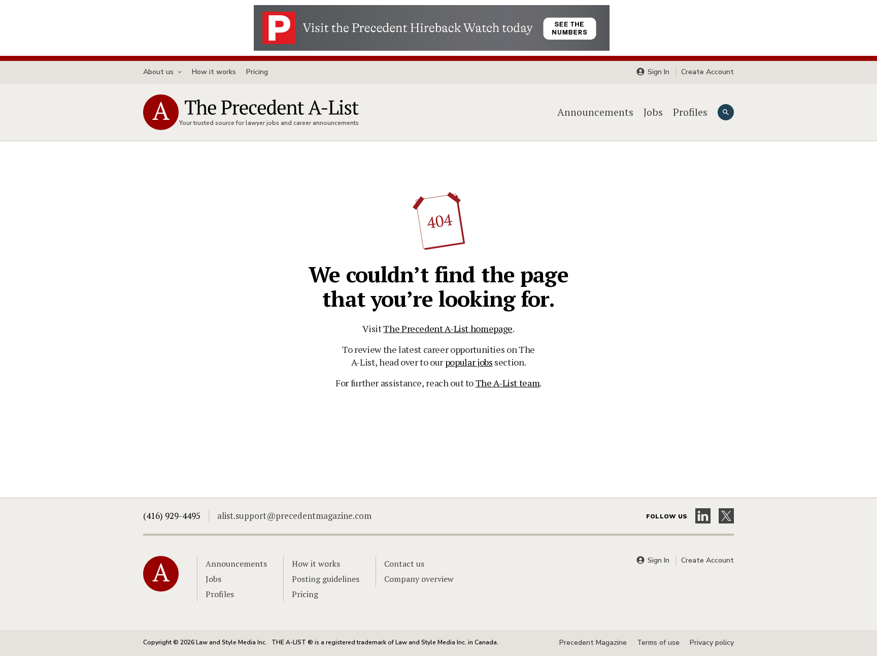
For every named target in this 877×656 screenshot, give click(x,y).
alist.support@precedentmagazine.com (294, 515)
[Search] (726, 112)
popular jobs (469, 362)
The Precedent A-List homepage (448, 328)
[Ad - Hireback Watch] (432, 26)
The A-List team (508, 383)
